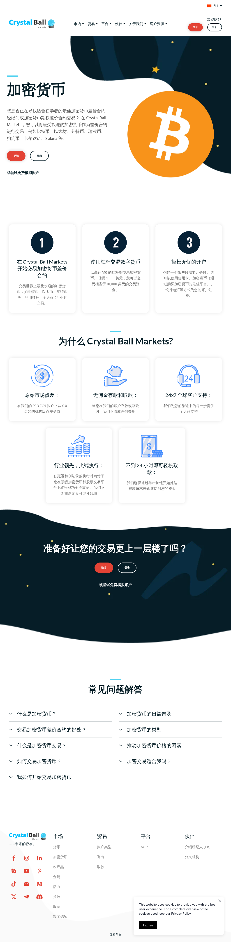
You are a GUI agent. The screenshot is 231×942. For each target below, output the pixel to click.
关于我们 (136, 23)
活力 (56, 886)
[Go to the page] (32, 23)
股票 (56, 906)
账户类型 (104, 847)
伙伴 (118, 23)
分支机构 (192, 857)
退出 (100, 857)
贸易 (91, 23)
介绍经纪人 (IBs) (197, 847)
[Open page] (209, 6)
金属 (56, 876)
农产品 (58, 866)
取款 (100, 866)
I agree (148, 925)
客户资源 (157, 23)
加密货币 (60, 857)
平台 (105, 23)
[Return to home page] (27, 836)
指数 (56, 896)
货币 (56, 847)
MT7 (144, 847)
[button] (195, 27)
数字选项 (60, 916)
